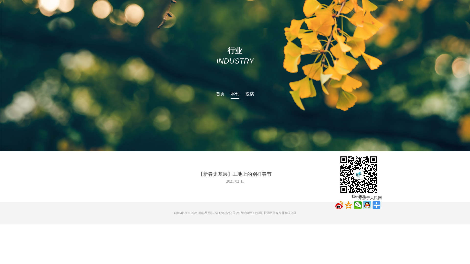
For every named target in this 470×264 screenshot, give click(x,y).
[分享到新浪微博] (339, 205)
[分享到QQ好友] (367, 205)
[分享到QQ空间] (348, 205)
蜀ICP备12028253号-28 (224, 213)
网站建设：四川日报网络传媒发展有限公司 (268, 213)
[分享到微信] (358, 205)
